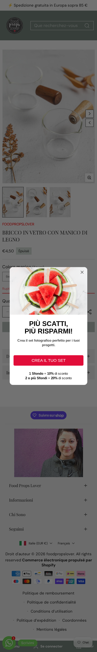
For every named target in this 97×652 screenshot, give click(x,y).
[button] (82, 272)
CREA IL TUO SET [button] (49, 360)
